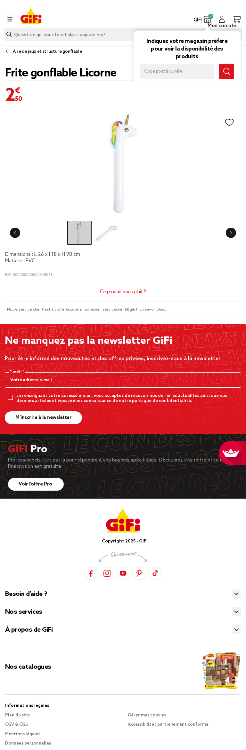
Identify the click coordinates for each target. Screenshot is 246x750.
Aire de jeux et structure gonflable (47, 51)
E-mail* (16, 372)
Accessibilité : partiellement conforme (168, 724)
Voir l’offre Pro (36, 484)
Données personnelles (28, 743)
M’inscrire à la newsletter (43, 418)
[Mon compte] (222, 19)
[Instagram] (107, 572)
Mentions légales (22, 734)
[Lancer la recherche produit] (9, 34)
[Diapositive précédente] (15, 233)
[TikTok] (155, 572)
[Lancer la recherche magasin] (226, 71)
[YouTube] (123, 572)
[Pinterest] (139, 572)
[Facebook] (91, 572)
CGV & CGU (17, 724)
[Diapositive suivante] (231, 233)
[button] (207, 19)
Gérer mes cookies (147, 715)
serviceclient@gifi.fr (120, 309)
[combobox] (123, 34)
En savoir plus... (153, 309)
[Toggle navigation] (10, 19)
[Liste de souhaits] (229, 122)
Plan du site (17, 715)
